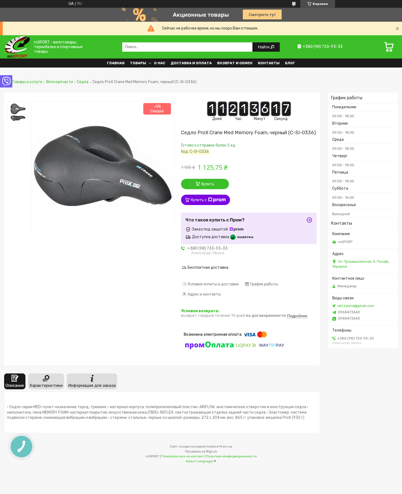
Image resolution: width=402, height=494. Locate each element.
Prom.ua (225, 446)
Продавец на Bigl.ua (201, 451)
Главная (115, 63)
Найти (264, 47)
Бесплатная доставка (208, 267)
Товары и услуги (27, 82)
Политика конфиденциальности (231, 456)
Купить (207, 184)
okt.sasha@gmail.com (355, 306)
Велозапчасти (59, 82)
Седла (82, 82)
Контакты (268, 63)
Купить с (199, 200)
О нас (159, 63)
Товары (138, 63)
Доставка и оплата (191, 63)
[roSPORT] (17, 47)
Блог (290, 63)
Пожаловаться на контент (183, 456)
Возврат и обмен (234, 63)
